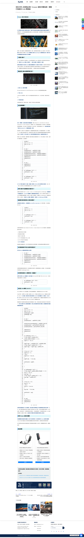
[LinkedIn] (56, 531)
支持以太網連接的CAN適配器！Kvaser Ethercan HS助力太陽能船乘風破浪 (22, 515)
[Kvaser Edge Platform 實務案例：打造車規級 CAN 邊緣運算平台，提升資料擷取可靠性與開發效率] (56, 78)
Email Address (52, 526)
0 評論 (62, 23)
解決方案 (41, 1)
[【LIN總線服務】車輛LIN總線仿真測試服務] (56, 31)
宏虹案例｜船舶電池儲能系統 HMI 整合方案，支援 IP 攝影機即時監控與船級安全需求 (63, 87)
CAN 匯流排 (20, 490)
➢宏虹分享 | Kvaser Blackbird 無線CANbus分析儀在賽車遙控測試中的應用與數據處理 (32, 477)
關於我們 (52, 1)
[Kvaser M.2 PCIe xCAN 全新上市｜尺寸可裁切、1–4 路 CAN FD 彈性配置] (56, 58)
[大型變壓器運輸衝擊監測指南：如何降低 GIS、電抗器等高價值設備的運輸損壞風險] (56, 68)
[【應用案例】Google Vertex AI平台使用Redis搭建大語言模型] (56, 40)
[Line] (63, 531)
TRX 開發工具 (31, 490)
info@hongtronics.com (39, 524)
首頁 (27, 1)
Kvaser (25, 490)
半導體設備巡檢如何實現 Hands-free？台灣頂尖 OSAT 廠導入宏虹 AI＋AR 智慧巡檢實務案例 (63, 73)
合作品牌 (36, 1)
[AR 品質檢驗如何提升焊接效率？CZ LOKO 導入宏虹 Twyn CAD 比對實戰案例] (56, 83)
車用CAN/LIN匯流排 (32, 12)
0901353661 (39, 528)
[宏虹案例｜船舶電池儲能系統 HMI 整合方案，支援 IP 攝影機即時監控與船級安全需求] (56, 88)
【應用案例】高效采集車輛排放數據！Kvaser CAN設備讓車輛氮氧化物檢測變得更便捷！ (63, 35)
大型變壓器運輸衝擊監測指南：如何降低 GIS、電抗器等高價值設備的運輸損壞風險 (63, 68)
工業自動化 (34, 490)
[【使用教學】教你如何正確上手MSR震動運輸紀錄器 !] (56, 44)
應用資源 (46, 1)
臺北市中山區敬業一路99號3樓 (24, 524)
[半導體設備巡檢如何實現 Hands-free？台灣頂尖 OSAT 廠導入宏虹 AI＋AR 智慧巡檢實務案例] (56, 73)
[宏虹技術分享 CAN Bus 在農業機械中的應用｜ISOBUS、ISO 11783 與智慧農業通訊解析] (56, 17)
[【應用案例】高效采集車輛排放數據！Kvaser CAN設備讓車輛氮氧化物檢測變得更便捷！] (56, 35)
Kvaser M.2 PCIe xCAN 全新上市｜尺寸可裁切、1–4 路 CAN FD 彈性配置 (63, 58)
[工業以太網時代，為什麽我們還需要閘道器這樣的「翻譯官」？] (56, 22)
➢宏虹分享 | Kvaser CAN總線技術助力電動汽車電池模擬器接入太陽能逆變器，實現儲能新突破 (34, 475)
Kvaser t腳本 (28, 490)
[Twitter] (54, 531)
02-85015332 (39, 526)
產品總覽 (31, 1)
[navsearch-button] (64, 2)
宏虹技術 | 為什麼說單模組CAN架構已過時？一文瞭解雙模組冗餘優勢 (34, 515)
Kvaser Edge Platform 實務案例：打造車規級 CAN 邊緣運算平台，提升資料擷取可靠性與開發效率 (63, 78)
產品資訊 (25, 462)
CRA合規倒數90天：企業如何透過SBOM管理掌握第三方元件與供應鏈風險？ (63, 53)
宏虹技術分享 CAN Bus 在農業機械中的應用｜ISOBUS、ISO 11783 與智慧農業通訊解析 (63, 17)
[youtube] (59, 531)
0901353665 (39, 530)
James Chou (19, 12)
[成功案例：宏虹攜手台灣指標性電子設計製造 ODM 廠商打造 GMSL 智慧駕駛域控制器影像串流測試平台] (56, 63)
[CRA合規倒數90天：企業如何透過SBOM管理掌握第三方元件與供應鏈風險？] (56, 53)
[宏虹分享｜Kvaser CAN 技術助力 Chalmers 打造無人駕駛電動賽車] (56, 92)
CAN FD (18, 490)
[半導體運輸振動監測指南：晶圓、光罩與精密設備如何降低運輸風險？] (56, 49)
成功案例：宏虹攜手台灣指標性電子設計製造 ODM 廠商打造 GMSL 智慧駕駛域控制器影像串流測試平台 (63, 63)
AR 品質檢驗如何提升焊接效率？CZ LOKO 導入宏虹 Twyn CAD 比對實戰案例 (63, 82)
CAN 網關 (23, 490)
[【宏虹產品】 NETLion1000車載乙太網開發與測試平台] (56, 26)
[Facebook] (51, 531)
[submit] (63, 528)
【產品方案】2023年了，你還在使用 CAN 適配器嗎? (46, 515)
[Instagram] (61, 531)
